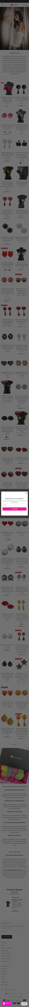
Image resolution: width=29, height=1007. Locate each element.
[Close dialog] (26, 493)
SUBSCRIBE (14, 509)
